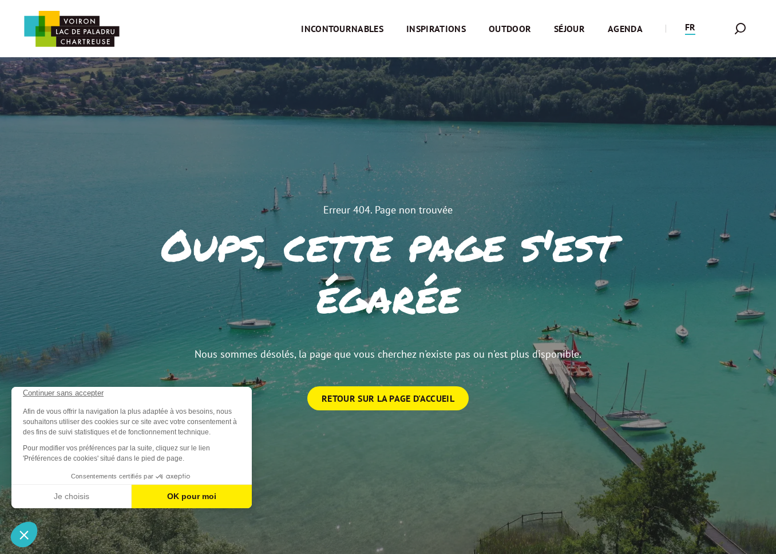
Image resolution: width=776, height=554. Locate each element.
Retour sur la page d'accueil (388, 398)
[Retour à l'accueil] (71, 29)
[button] (690, 28)
